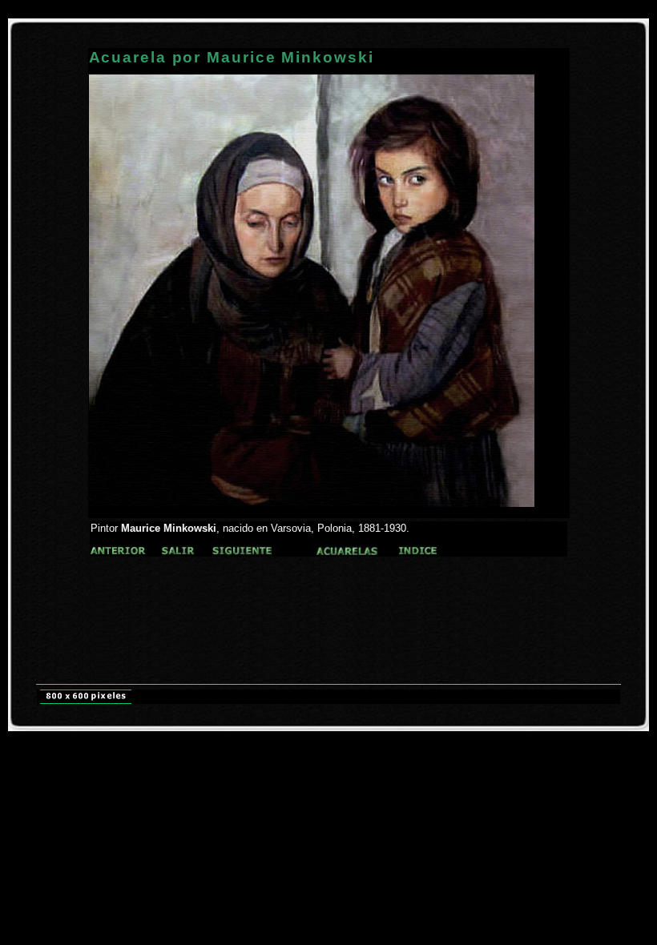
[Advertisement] (328, 588)
